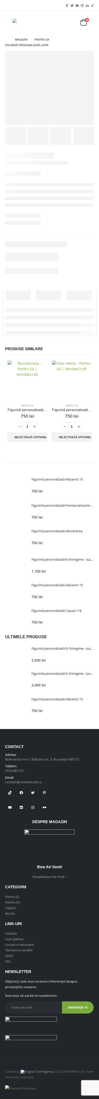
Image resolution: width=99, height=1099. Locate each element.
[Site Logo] (27, 22)
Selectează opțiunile (30, 437)
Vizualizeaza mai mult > (49, 876)
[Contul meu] (71, 22)
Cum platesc (14, 939)
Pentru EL (12, 896)
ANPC (9, 955)
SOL (8, 961)
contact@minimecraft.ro (23, 782)
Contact (11, 933)
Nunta (10, 913)
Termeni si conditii (18, 950)
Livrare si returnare (19, 944)
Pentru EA (27, 405)
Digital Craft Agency (39, 1071)
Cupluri (10, 908)
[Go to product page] (27, 380)
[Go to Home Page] (6, 39)
